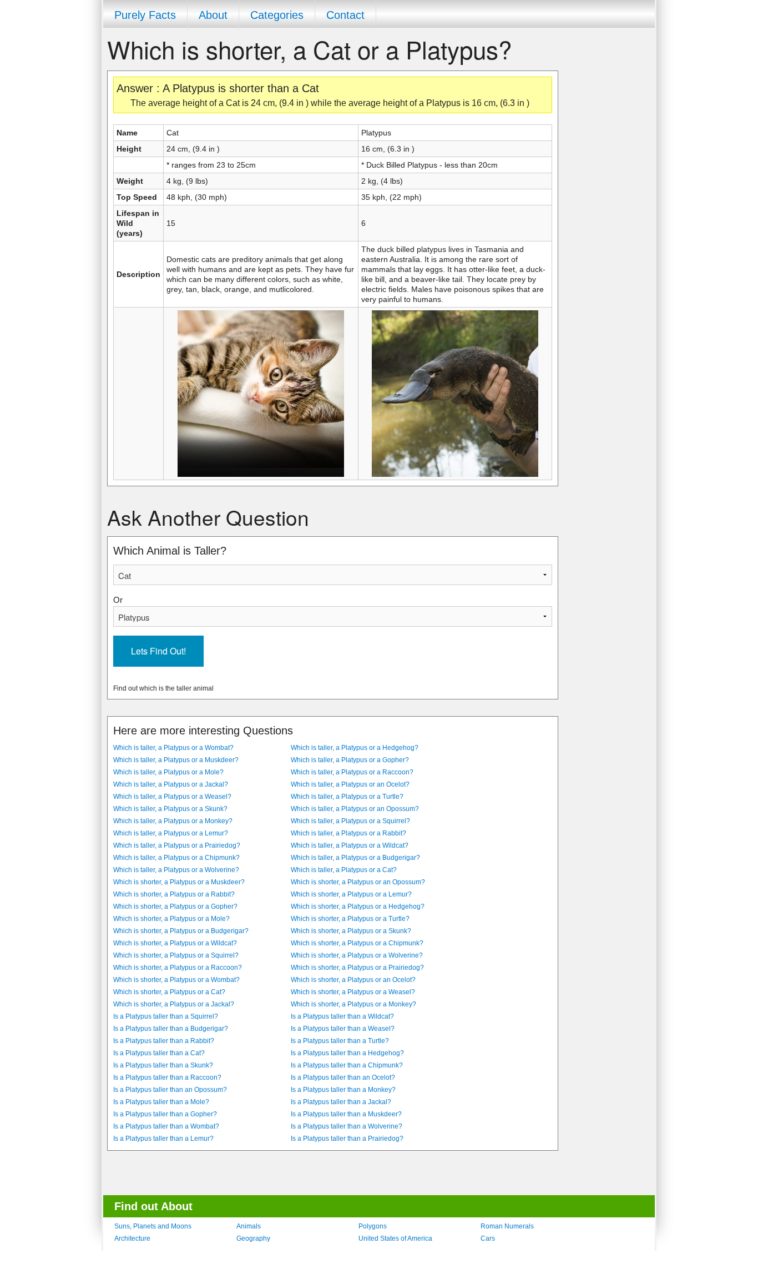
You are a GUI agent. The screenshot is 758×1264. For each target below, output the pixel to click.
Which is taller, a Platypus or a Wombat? (173, 748)
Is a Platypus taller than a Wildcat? (342, 1016)
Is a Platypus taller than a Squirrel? (165, 1016)
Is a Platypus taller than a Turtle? (340, 1041)
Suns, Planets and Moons (152, 1226)
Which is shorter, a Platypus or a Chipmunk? (357, 943)
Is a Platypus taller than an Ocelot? (343, 1077)
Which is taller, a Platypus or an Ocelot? (350, 784)
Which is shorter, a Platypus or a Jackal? (173, 1004)
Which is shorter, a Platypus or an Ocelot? (353, 980)
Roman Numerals (507, 1226)
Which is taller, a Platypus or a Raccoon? (352, 772)
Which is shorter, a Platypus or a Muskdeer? (179, 882)
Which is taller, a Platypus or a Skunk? (170, 809)
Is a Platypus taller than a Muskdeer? (346, 1114)
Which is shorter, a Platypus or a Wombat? (176, 980)
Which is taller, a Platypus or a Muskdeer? (176, 760)
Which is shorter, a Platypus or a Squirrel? (176, 955)
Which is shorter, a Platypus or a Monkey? (353, 1004)
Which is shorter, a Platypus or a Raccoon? (177, 967)
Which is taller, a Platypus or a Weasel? (172, 796)
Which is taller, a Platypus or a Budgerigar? (355, 858)
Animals (248, 1226)
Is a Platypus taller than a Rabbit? (163, 1041)
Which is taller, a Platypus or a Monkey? (173, 821)
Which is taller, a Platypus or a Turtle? (347, 796)
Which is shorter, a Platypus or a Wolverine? (357, 955)
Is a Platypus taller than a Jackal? (341, 1102)
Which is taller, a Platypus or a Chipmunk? (176, 858)
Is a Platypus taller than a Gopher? (165, 1114)
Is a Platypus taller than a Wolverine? (346, 1126)
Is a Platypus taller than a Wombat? (166, 1126)
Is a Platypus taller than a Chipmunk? (347, 1065)
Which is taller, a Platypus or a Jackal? (170, 784)
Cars (488, 1238)
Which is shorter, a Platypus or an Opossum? (358, 882)
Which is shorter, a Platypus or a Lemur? (351, 894)
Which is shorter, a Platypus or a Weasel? (353, 992)
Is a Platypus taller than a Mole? (161, 1102)
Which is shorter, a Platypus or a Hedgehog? (358, 906)
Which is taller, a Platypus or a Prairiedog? (176, 845)
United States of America (395, 1238)
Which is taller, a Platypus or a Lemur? (170, 833)
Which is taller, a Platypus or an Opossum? (355, 809)
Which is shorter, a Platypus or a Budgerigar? (181, 931)
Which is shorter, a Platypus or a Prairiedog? (357, 967)
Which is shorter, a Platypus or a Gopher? (175, 906)
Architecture (132, 1238)
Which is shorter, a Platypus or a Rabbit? (174, 894)
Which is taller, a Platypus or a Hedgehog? (354, 748)
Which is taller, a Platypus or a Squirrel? (350, 821)
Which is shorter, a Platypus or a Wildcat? (175, 943)
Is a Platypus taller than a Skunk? (163, 1065)
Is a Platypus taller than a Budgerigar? (170, 1029)
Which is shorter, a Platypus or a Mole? (171, 919)
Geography (253, 1238)
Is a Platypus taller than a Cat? (159, 1053)
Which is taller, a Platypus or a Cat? (344, 870)
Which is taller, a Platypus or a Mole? (168, 772)
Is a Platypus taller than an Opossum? (170, 1090)
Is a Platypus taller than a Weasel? (343, 1029)
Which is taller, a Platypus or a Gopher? (350, 760)
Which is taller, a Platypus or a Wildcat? (349, 845)
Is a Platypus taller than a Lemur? (163, 1138)
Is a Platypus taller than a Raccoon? (167, 1077)
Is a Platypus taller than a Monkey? (343, 1090)
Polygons (372, 1226)
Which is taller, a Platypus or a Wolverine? (176, 870)
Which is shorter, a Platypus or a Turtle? (350, 919)
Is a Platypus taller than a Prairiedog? (347, 1138)
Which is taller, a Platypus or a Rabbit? (348, 833)
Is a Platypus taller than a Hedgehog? (347, 1053)
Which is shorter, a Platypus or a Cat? (169, 992)
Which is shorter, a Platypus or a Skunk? (351, 931)
